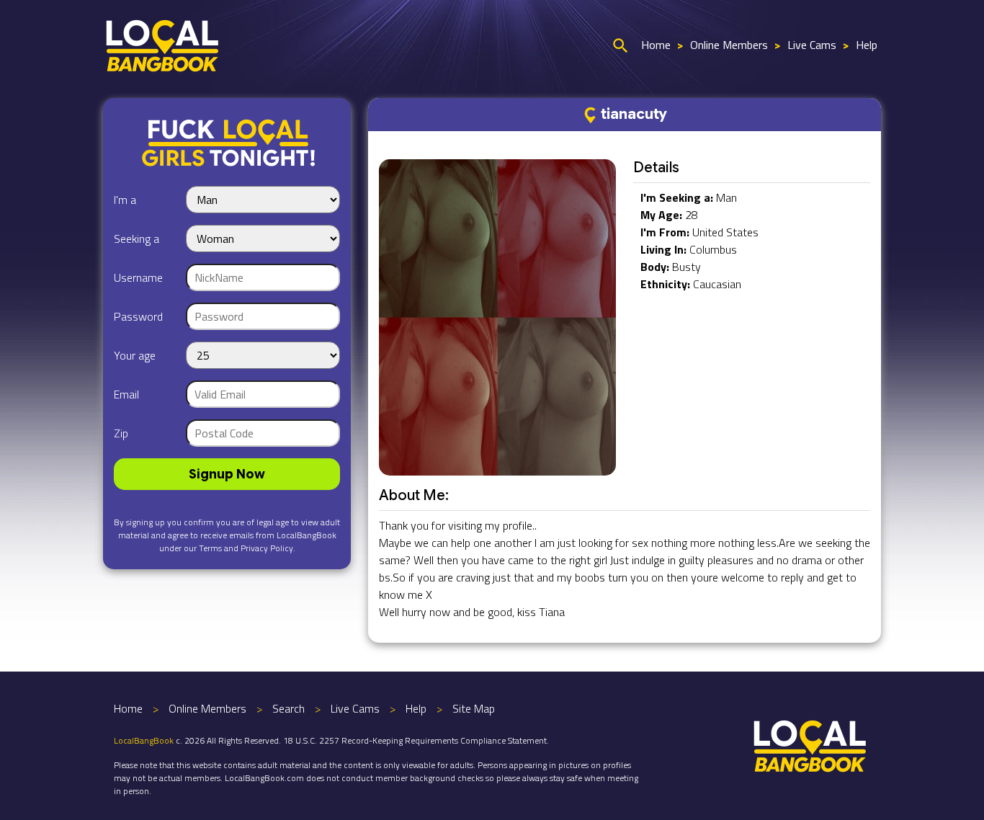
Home (656, 44)
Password (138, 316)
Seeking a (136, 238)
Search (288, 708)
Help (866, 44)
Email (126, 394)
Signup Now (227, 474)
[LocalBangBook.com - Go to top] (810, 744)
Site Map (473, 708)
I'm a (125, 199)
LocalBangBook (144, 740)
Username (138, 277)
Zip (121, 433)
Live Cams (811, 44)
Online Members (729, 44)
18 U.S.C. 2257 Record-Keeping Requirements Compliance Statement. (416, 740)
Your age (135, 355)
